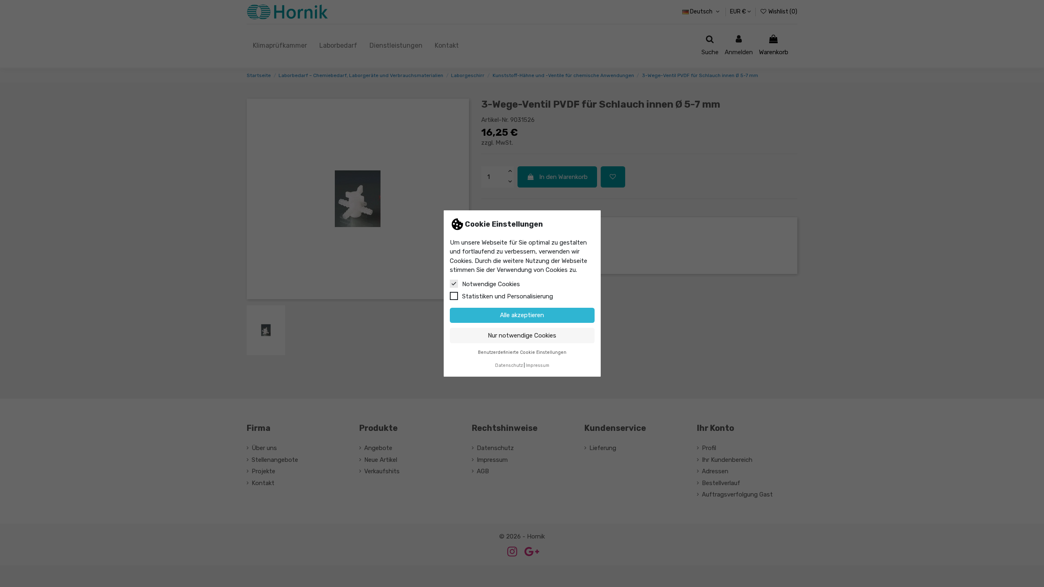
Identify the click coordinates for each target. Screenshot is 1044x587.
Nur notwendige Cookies (522, 335)
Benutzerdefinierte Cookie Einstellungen (522, 352)
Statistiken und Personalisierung (507, 296)
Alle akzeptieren (522, 315)
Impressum (537, 365)
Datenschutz (509, 365)
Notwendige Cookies (491, 284)
